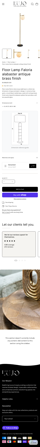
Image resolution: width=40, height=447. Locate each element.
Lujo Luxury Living (10, 433)
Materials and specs (8, 157)
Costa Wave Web (28, 433)
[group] (20, 244)
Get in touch (6, 212)
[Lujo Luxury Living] (20, 4)
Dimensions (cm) (7, 103)
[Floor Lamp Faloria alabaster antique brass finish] (7, 53)
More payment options (20, 199)
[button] (32, 4)
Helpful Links (7, 399)
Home (4, 62)
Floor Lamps (11, 62)
